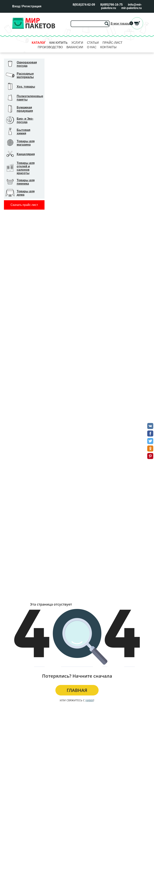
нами (89, 700)
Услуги (77, 42)
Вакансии (74, 47)
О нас (92, 47)
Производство (50, 47)
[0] (137, 28)
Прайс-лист (112, 42)
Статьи (93, 42)
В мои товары (120, 23)
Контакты (108, 47)
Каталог (39, 42)
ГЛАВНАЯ (77, 690)
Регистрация (31, 6)
